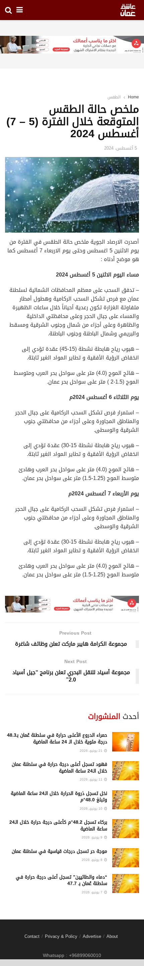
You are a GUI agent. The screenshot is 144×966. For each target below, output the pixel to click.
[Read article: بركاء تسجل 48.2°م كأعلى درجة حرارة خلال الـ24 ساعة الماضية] (125, 828)
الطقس (114, 97)
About (112, 936)
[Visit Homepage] (128, 10)
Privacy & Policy (61, 936)
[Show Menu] (19, 10)
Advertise (92, 936)
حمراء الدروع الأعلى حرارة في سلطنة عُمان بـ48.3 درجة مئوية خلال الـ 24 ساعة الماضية (57, 738)
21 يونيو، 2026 (91, 750)
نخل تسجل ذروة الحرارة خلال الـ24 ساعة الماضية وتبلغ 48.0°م (59, 797)
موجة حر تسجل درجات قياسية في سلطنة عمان (59, 851)
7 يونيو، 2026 (92, 892)
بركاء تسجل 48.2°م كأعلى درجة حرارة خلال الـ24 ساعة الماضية (58, 825)
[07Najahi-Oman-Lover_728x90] (72, 45)
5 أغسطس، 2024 (120, 148)
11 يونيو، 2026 (91, 779)
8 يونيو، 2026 (92, 860)
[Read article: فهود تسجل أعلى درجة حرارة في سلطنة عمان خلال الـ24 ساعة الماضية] (125, 770)
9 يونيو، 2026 (92, 837)
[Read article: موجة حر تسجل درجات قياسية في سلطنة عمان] (125, 857)
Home (133, 97)
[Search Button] (8, 10)
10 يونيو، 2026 (91, 808)
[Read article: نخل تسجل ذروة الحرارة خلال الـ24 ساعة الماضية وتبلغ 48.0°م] (125, 799)
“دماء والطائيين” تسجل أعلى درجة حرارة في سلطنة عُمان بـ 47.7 (61, 880)
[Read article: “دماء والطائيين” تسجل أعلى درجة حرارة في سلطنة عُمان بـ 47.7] (125, 883)
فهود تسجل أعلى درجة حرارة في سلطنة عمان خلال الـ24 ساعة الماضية (59, 768)
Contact (32, 936)
